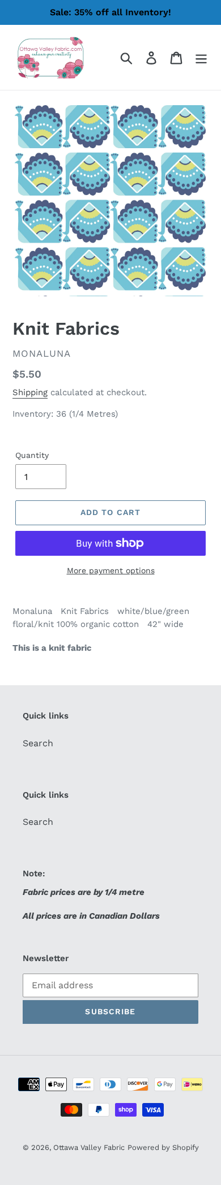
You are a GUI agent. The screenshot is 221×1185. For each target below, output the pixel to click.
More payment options (111, 570)
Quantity (32, 455)
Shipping (30, 392)
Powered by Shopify (163, 1147)
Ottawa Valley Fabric (89, 1147)
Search (38, 743)
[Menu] (201, 57)
